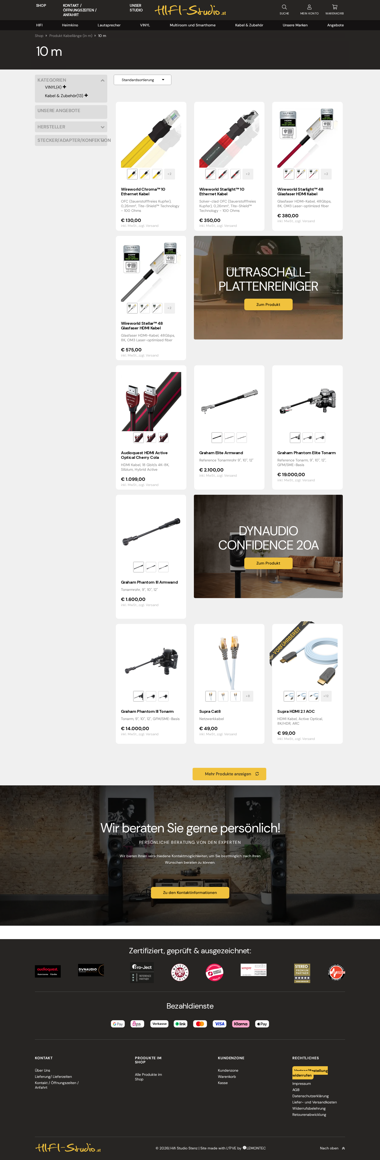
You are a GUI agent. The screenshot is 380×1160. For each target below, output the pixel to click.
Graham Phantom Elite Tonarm (306, 452)
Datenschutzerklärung (310, 1096)
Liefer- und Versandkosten (314, 1102)
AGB (295, 1089)
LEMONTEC (256, 1148)
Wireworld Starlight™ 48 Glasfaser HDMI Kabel (300, 192)
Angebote (335, 25)
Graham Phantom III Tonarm (147, 711)
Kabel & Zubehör (249, 25)
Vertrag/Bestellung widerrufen (310, 1072)
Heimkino (70, 25)
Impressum (301, 1083)
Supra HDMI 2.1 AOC (296, 711)
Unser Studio (136, 7)
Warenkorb (227, 1076)
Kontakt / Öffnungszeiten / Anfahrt (79, 10)
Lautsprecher (109, 25)
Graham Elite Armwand (221, 452)
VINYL (145, 25)
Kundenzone (228, 1070)
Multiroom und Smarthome (193, 25)
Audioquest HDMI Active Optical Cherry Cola (144, 455)
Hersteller (51, 127)
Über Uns (42, 1070)
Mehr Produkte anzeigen (228, 774)
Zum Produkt (268, 304)
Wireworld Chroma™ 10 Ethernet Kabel (143, 192)
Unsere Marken (295, 25)
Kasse (223, 1082)
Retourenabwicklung (309, 1114)
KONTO (309, 13)
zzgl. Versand (148, 225)
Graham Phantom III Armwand (149, 582)
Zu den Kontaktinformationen (190, 892)
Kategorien (51, 80)
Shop (41, 5)
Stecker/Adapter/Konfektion (71, 140)
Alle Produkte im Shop (148, 1076)
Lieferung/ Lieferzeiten (53, 1076)
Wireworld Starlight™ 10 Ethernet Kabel (221, 192)
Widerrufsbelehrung (309, 1108)
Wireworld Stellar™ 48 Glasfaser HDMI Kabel (142, 326)
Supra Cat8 (210, 711)
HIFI (39, 25)
